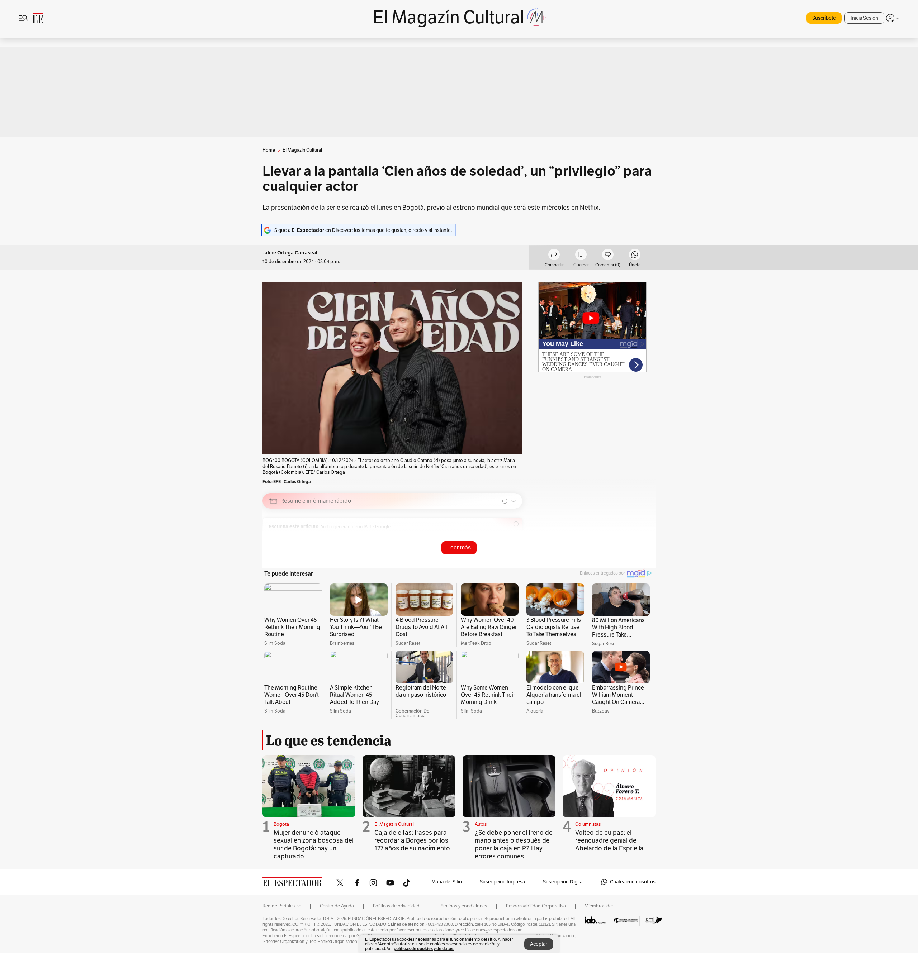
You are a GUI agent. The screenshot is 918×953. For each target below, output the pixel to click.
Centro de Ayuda (337, 906)
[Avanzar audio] (488, 536)
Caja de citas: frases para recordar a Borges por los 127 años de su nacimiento (412, 840)
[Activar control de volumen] (511, 537)
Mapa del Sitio (446, 881)
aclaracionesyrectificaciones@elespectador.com (477, 930)
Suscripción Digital (563, 881)
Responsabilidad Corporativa (536, 906)
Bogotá (281, 824)
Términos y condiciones (463, 906)
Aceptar (538, 944)
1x (499, 536)
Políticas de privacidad (396, 906)
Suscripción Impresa (502, 881)
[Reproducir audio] (273, 536)
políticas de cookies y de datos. (424, 948)
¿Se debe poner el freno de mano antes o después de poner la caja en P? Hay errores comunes (514, 844)
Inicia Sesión (864, 18)
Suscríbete (824, 18)
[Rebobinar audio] (477, 536)
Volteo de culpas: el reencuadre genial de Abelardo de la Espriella (609, 840)
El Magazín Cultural (394, 824)
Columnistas (588, 824)
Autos (481, 824)
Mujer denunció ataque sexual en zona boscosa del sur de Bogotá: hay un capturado (314, 844)
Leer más (459, 547)
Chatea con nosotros (633, 881)
